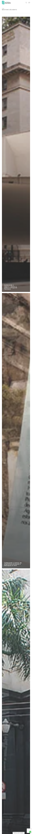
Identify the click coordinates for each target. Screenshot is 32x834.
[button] (29, 2)
